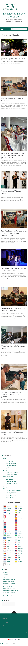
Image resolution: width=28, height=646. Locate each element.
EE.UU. (8, 525)
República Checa (10, 550)
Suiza (19, 557)
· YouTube (5, 578)
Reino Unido (20, 548)
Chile (19, 516)
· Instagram (5, 574)
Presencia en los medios (11, 483)
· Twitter (5, 576)
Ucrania (19, 559)
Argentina (9, 508)
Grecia (19, 531)
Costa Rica (20, 521)
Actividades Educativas (11, 465)
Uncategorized (6, 487)
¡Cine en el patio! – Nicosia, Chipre (13, 59)
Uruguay (8, 561)
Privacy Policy (5, 622)
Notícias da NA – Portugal (9, 583)
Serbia (19, 555)
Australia (20, 508)
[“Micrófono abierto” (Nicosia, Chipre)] (14, 180)
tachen (8, 564)
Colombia (20, 518)
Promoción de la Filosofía (11, 474)
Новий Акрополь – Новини (9, 594)
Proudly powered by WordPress (8, 632)
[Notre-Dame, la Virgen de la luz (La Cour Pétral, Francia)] (14, 296)
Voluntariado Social (10, 497)
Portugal (8, 548)
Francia (8, 531)
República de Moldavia (9, 553)
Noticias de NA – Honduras (9, 586)
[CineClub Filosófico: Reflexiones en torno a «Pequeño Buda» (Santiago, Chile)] (14, 218)
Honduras (20, 533)
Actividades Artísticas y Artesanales (13, 460)
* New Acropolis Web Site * (9, 579)
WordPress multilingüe (5, 643)
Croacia (8, 523)
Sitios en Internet (9, 485)
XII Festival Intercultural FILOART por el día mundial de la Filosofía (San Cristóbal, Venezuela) (13, 155)
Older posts (5, 450)
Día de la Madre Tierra (11, 492)
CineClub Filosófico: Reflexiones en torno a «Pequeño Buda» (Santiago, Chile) (14, 233)
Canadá (8, 516)
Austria (8, 510)
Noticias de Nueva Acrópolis (14, 15)
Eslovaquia (20, 527)
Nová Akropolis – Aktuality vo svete (11, 590)
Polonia (19, 546)
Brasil (19, 512)
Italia (8, 542)
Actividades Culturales (10, 461)
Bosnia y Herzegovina (9, 513)
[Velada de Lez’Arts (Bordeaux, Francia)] (14, 419)
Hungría (8, 535)
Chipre (8, 518)
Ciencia (7, 467)
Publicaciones (6, 478)
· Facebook (5, 572)
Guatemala (9, 533)
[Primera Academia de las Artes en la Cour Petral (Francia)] (14, 257)
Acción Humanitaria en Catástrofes (13, 490)
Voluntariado (6, 488)
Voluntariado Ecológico (11, 495)
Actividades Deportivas (11, 463)
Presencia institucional (8, 476)
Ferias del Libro (9, 479)
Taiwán (8, 559)
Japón (19, 542)
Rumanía (20, 553)
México (8, 544)
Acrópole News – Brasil (8, 581)
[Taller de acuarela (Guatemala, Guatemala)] (14, 86)
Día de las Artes (9, 469)
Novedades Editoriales (11, 481)
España (19, 529)
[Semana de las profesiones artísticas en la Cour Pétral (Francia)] (14, 376)
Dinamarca (20, 523)
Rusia (8, 555)
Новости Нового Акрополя (9, 595)
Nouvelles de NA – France (9, 588)
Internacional (9, 537)
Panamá (19, 544)
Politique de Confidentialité (8, 625)
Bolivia (19, 510)
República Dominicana (20, 551)
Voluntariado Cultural (10, 494)
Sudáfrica (9, 557)
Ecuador (19, 525)
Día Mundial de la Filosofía (12, 472)
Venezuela (20, 561)
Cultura (4, 458)
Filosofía (5, 470)
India (19, 535)
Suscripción (4, 618)
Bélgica (19, 514)
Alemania (20, 506)
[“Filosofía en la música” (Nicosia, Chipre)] (14, 334)
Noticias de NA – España (8, 585)
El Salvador (9, 527)
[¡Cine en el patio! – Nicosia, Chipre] (14, 47)
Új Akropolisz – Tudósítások (9, 592)
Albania (8, 506)
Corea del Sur (9, 521)
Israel (19, 540)
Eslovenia (9, 529)
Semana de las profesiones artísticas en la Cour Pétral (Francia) (11, 394)
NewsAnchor (22, 632)
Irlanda (8, 540)
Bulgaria (8, 514)
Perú (8, 546)
